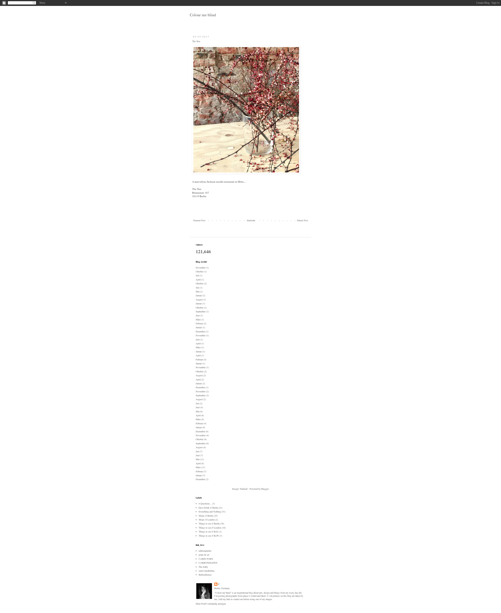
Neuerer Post (199, 220)
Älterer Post (302, 220)
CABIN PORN (206, 558)
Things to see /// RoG (208, 531)
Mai (197, 291)
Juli (197, 275)
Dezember (200, 331)
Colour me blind (203, 14)
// (218, 584)
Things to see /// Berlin (209, 523)
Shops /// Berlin (206, 515)
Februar (199, 323)
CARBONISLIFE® (208, 562)
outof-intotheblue (206, 570)
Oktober (199, 271)
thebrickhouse (205, 574)
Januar (199, 295)
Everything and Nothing (210, 511)
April (198, 279)
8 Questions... (205, 503)
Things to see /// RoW (209, 535)
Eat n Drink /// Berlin (208, 507)
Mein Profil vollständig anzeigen (211, 603)
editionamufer (205, 550)
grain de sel (204, 554)
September (200, 311)
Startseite (251, 220)
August (199, 299)
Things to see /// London (210, 527)
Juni (198, 315)
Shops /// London (207, 519)
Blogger (265, 488)
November (200, 267)
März (198, 319)
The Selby (203, 566)
